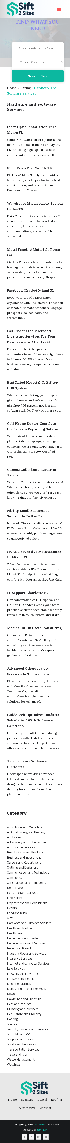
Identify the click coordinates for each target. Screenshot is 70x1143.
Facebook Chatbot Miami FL (31, 290)
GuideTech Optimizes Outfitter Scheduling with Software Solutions (33, 720)
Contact (45, 1108)
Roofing (56, 1099)
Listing (25, 88)
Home (12, 88)
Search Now (38, 76)
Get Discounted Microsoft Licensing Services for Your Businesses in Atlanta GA (31, 336)
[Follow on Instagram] (38, 1137)
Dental (42, 1099)
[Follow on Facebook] (24, 1137)
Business (27, 1099)
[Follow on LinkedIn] (46, 1137)
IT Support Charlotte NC (28, 593)
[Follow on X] (31, 1137)
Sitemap (42, 1129)
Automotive (27, 1108)
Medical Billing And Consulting (34, 628)
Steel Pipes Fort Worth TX (29, 168)
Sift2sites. (40, 1124)
